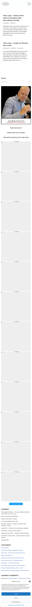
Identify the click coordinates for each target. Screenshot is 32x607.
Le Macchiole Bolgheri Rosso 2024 (9, 521)
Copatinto (6, 23)
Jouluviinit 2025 (5, 540)
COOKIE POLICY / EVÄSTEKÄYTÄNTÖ (16, 605)
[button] (30, 581)
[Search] (29, 81)
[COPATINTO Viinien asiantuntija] (5, 3)
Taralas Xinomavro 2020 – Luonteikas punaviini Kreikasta (15, 533)
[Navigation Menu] (29, 4)
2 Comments (20, 48)
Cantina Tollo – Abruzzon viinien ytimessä (11, 530)
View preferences (16, 602)
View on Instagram (17, 504)
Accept (16, 594)
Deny (16, 598)
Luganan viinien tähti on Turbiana (9, 518)
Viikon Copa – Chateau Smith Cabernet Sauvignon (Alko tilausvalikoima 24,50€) (13, 18)
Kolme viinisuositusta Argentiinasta (9, 516)
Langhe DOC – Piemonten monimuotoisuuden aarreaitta (14, 528)
